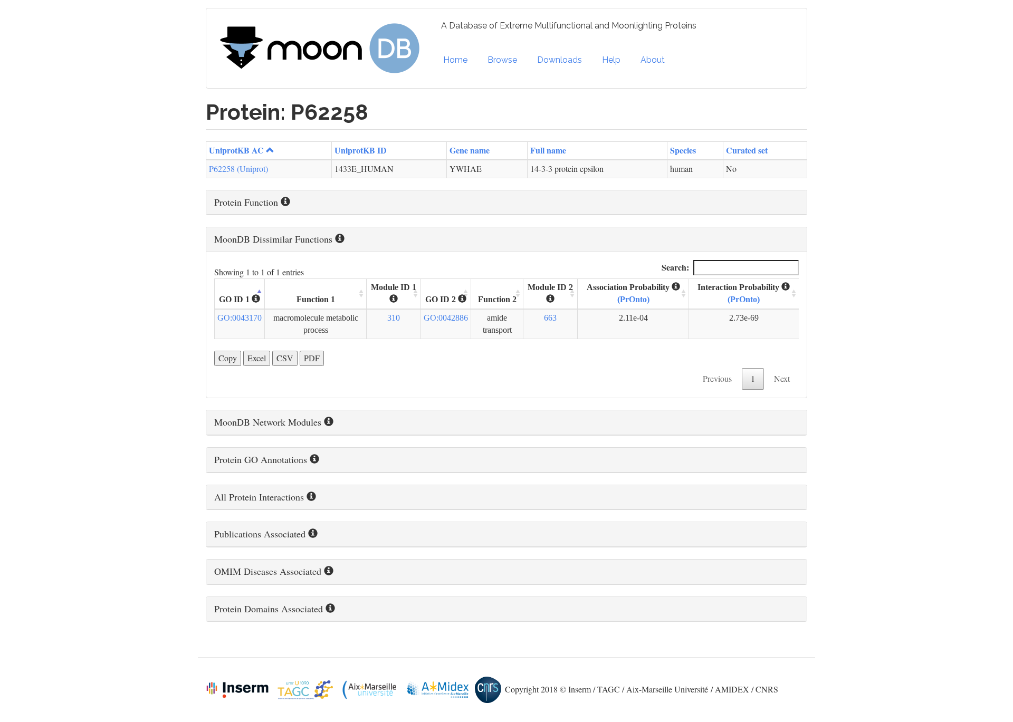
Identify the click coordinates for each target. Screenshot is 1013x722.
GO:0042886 (446, 317)
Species (683, 150)
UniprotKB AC (236, 150)
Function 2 (497, 299)
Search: (675, 267)
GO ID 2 (441, 299)
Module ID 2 (550, 287)
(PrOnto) (633, 299)
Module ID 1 (393, 287)
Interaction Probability (739, 293)
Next (782, 378)
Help (611, 60)
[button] (506, 202)
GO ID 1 (235, 299)
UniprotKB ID (361, 150)
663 (550, 317)
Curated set (747, 150)
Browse (502, 60)
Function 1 (316, 299)
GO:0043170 (239, 317)
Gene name (470, 150)
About (653, 60)
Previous (717, 378)
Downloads (559, 60)
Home (455, 60)
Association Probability (629, 293)
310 (393, 317)
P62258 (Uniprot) (238, 168)
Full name (548, 150)
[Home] (323, 48)
